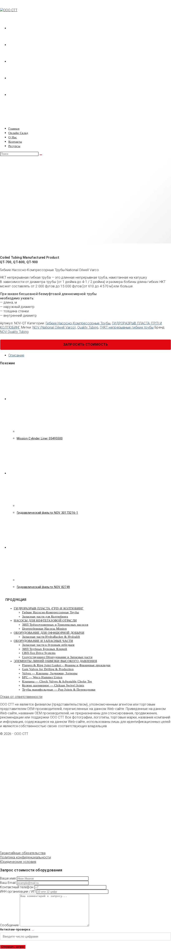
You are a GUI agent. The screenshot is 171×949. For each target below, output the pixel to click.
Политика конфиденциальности (25, 857)
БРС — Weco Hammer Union (42, 677)
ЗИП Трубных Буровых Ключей (44, 649)
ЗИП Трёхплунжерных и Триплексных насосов (55, 624)
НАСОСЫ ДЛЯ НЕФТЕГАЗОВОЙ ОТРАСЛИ (45, 620)
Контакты (15, 141)
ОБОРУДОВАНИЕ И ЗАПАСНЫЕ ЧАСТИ (43, 641)
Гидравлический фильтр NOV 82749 (43, 587)
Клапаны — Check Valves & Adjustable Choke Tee (57, 681)
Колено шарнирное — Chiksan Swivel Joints (53, 685)
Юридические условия (18, 862)
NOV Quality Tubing (14, 332)
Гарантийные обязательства (23, 853)
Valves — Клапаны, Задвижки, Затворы (50, 673)
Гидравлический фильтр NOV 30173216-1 (47, 513)
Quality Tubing (87, 327)
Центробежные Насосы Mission (44, 628)
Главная (13, 128)
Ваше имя (8, 878)
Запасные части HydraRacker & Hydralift (51, 636)
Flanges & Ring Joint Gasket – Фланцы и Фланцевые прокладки (66, 665)
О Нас (12, 137)
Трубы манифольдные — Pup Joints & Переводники (59, 689)
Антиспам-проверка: (17, 929)
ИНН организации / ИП (18, 891)
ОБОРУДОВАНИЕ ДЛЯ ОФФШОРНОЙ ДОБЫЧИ (49, 632)
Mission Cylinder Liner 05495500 (40, 438)
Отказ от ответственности (21, 697)
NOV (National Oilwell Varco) (54, 327)
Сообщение (10, 925)
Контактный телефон (17, 887)
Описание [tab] (16, 355)
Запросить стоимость (85, 344)
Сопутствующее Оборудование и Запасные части (57, 657)
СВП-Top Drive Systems (38, 653)
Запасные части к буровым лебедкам (48, 644)
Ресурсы (14, 146)
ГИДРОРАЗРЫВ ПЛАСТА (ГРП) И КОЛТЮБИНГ (49, 608)
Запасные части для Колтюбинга (45, 616)
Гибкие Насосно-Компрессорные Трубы (78, 323)
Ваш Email (8, 883)
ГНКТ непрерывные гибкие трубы (127, 327)
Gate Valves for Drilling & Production (48, 669)
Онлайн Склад (18, 133)
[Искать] (40, 154)
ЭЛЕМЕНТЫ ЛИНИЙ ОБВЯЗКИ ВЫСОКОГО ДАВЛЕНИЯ (55, 661)
